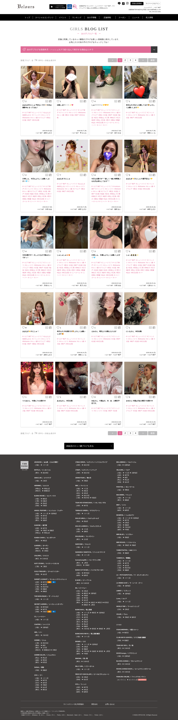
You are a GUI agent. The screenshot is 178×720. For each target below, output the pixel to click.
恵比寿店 (45, 473)
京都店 (45, 505)
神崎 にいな (151, 133)
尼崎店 (86, 531)
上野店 (86, 563)
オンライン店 (133, 679)
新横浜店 (47, 491)
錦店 (44, 645)
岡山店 (45, 658)
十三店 (86, 488)
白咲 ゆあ (48, 209)
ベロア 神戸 (39, 133)
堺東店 (127, 490)
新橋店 (45, 591)
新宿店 (94, 628)
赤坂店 (93, 602)
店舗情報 (107, 17)
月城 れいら (48, 285)
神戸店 (45, 515)
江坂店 (45, 481)
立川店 (45, 647)
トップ (27, 17)
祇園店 (52, 530)
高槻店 (127, 537)
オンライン (142, 679)
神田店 (45, 540)
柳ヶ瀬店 (45, 548)
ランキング (76, 17)
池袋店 (45, 520)
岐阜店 (86, 575)
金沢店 (45, 584)
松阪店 (45, 501)
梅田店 (45, 499)
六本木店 (45, 558)
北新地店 (54, 513)
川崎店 (46, 551)
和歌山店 (47, 488)
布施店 (134, 545)
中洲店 (86, 653)
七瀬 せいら (151, 285)
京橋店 (86, 481)
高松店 (86, 491)
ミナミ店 (45, 465)
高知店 (45, 503)
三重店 (45, 566)
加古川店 (86, 465)
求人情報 (149, 17)
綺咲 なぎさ (48, 133)
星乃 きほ (117, 133)
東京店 (45, 689)
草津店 (45, 660)
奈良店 (86, 493)
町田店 (45, 662)
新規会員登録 (137, 3)
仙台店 (45, 518)
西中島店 (45, 607)
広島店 (86, 591)
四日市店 (45, 587)
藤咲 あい (117, 209)
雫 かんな (83, 133)
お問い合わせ (110, 704)
